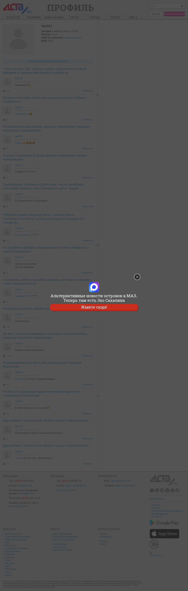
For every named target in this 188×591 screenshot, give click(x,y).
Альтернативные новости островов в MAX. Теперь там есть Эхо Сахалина (94, 298)
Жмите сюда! (94, 307)
